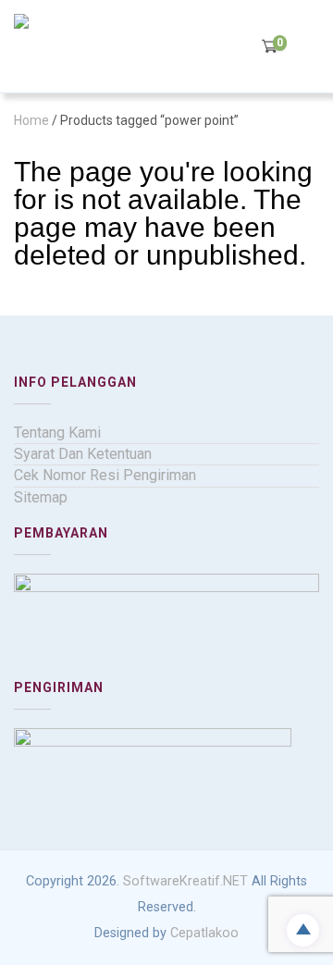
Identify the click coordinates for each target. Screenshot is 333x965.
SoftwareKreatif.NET (185, 881)
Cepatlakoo (204, 933)
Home (31, 120)
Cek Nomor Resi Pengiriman (105, 475)
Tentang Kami (57, 432)
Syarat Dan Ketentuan (83, 454)
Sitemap (41, 497)
